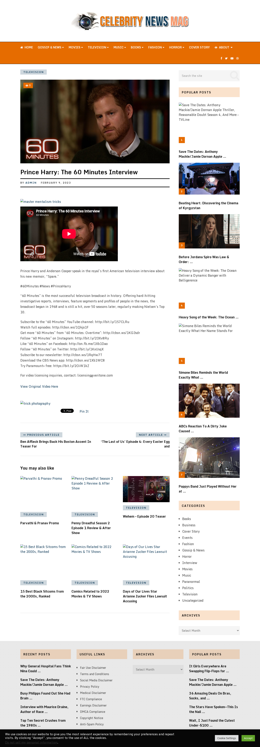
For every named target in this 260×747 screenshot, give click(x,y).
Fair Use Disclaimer (93, 667)
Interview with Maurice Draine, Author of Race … (44, 709)
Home (28, 47)
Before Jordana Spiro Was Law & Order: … (204, 259)
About (223, 47)
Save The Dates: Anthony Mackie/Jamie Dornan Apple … (202, 154)
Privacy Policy (89, 686)
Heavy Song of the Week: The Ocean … (209, 317)
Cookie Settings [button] (226, 738)
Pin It (84, 411)
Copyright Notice (91, 718)
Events (187, 537)
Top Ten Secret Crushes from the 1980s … (43, 723)
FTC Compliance (91, 699)
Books (136, 47)
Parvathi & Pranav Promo (39, 523)
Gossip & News (50, 47)
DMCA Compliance (92, 711)
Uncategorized (193, 600)
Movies (75, 47)
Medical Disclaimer (93, 692)
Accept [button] (248, 738)
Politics (188, 588)
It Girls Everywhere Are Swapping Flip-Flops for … (209, 668)
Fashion (155, 47)
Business (188, 525)
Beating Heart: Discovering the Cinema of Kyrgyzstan (208, 205)
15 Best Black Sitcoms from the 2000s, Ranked (42, 594)
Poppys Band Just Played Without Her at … (208, 489)
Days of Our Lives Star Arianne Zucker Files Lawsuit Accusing (145, 596)
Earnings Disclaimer (93, 705)
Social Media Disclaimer (96, 680)
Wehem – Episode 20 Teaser (144, 516)
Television (97, 47)
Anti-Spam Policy (92, 724)
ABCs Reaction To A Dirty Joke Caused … (203, 428)
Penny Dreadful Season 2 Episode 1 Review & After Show (91, 527)
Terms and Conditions (94, 674)
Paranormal (191, 581)
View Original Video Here (39, 386)
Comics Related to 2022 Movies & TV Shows (90, 594)
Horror (176, 47)
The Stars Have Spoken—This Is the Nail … (213, 709)
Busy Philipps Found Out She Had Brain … (45, 696)
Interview (189, 562)
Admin (31, 183)
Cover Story (199, 47)
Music (119, 47)
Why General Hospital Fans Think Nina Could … (45, 668)
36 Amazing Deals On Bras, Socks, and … (210, 696)
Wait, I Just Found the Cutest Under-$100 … (212, 723)
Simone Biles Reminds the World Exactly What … (203, 375)
